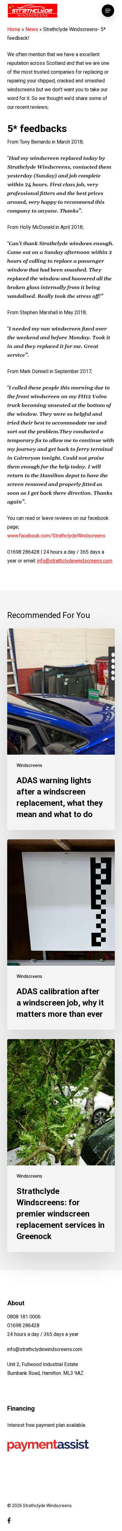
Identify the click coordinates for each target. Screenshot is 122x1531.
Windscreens (29, 765)
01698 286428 (23, 1325)
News (31, 29)
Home (13, 29)
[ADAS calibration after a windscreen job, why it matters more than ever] (60, 934)
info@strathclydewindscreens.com (44, 1349)
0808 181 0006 (24, 1317)
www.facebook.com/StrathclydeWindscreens (56, 536)
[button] (108, 11)
